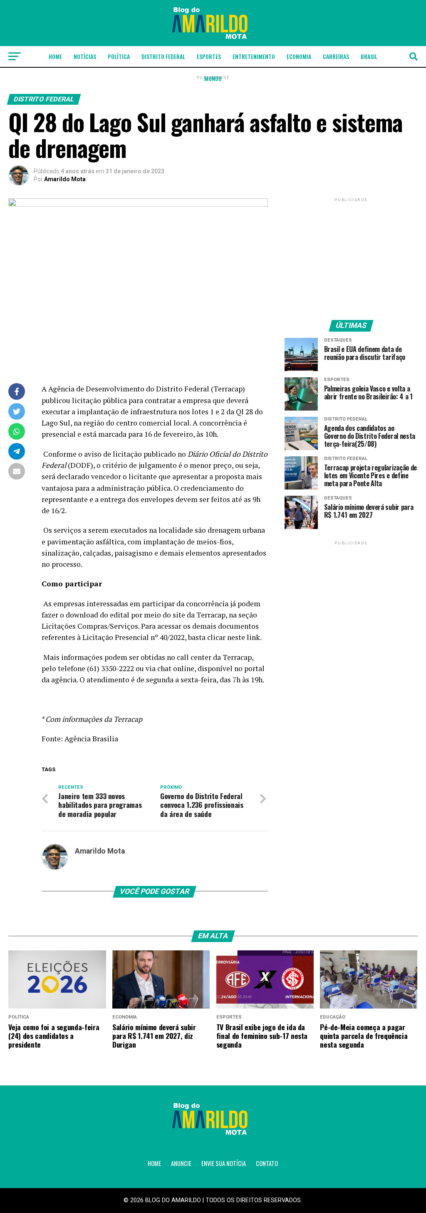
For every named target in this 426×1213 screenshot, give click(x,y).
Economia (299, 56)
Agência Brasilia (91, 738)
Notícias (85, 56)
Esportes (209, 56)
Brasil (369, 56)
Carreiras (336, 56)
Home (55, 56)
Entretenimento (254, 56)
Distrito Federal (163, 56)
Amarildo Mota (65, 179)
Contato (267, 1163)
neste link (243, 637)
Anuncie (181, 1163)
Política (119, 56)
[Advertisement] (351, 256)
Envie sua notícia (223, 1163)
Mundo (213, 78)
